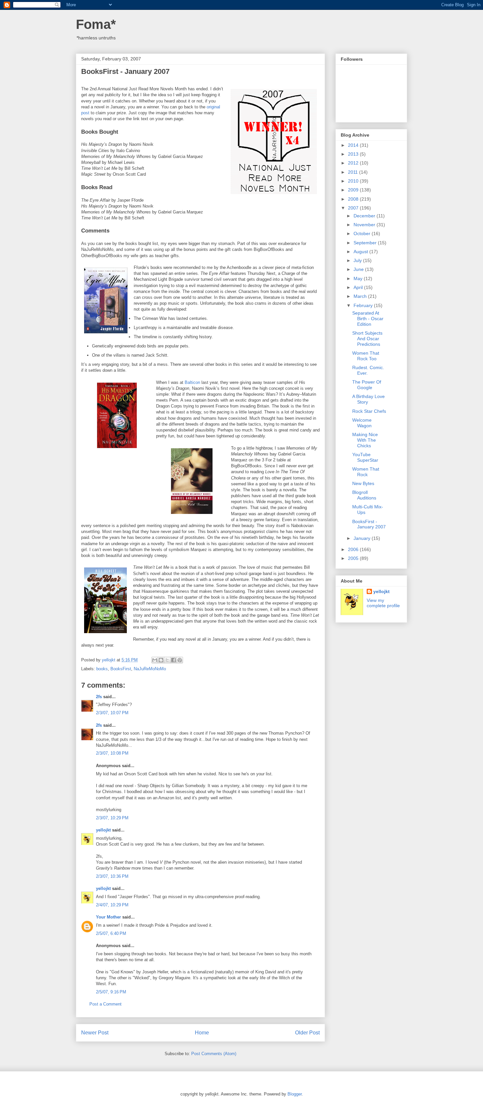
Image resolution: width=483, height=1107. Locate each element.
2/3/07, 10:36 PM (112, 876)
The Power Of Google (366, 384)
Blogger (295, 1094)
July (358, 260)
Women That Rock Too (365, 355)
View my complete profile (383, 603)
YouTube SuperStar (365, 457)
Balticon (192, 382)
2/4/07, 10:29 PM (112, 904)
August (361, 251)
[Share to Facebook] (173, 660)
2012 (354, 163)
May (359, 278)
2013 (354, 154)
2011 (353, 172)
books (102, 668)
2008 (354, 199)
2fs (99, 696)
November (365, 224)
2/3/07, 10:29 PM (112, 817)
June (359, 269)
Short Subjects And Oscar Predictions (367, 338)
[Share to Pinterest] (179, 660)
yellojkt (103, 830)
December (365, 215)
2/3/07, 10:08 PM (112, 753)
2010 (354, 181)
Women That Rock (365, 471)
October (363, 233)
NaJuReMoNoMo (150, 668)
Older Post (307, 1032)
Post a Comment (105, 1004)
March (361, 296)
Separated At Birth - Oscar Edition (367, 318)
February (364, 305)
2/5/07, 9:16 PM (111, 991)
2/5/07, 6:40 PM (111, 933)
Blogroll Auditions (364, 495)
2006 (354, 549)
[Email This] (154, 660)
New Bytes (363, 483)
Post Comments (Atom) (213, 1053)
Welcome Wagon (362, 422)
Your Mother (108, 917)
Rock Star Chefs (369, 411)
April (359, 287)
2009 (354, 189)
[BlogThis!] (161, 660)
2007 (354, 207)
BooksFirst (120, 668)
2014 (354, 145)
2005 (354, 558)
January (363, 538)
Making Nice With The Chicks (365, 440)
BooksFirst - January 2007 (369, 524)
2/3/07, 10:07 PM (112, 712)
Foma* (96, 24)
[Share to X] (167, 660)
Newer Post (94, 1032)
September (366, 242)
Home (202, 1032)
